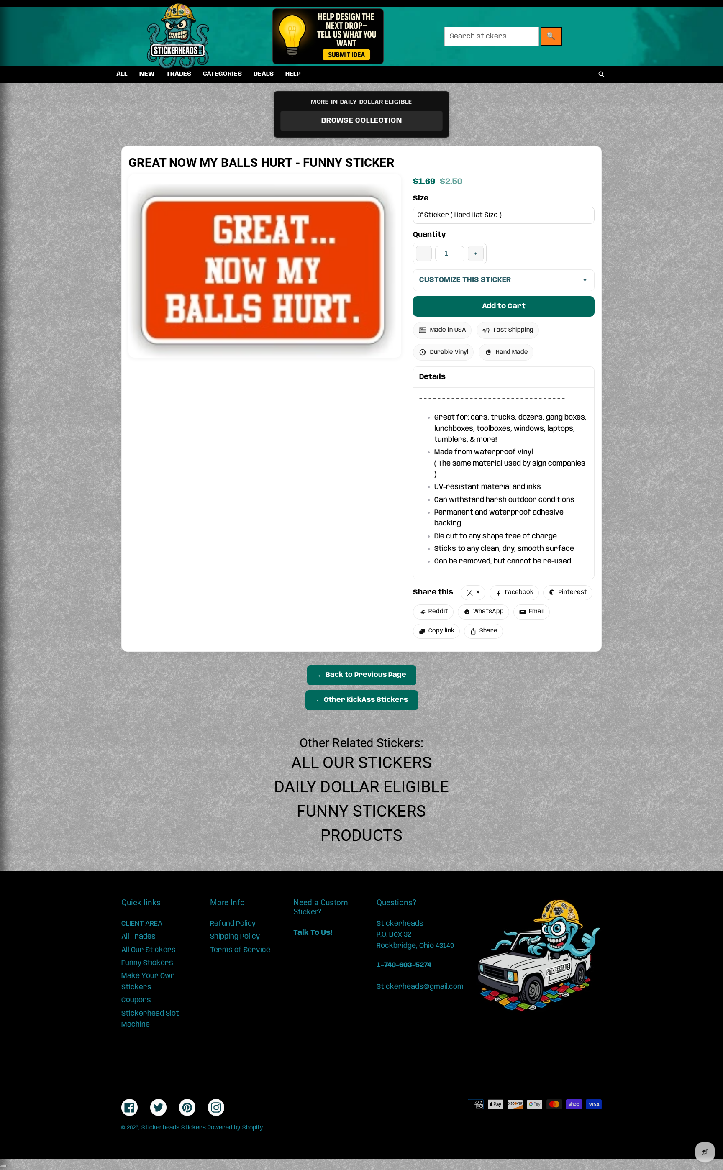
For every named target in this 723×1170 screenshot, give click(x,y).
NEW (146, 74)
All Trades (138, 936)
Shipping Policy (235, 936)
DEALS (264, 74)
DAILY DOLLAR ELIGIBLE (361, 787)
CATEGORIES (222, 74)
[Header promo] (327, 36)
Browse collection (361, 120)
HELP (293, 74)
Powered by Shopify (235, 1128)
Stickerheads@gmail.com (420, 987)
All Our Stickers (361, 762)
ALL (122, 74)
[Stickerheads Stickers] (178, 36)
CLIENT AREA (141, 923)
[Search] (601, 74)
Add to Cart (504, 306)
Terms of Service (240, 950)
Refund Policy (233, 923)
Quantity (429, 234)
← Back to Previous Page (361, 674)
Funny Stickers (361, 811)
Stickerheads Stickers (173, 1128)
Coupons (136, 1000)
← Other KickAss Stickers (361, 700)
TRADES (178, 74)
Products (361, 835)
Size (420, 198)
